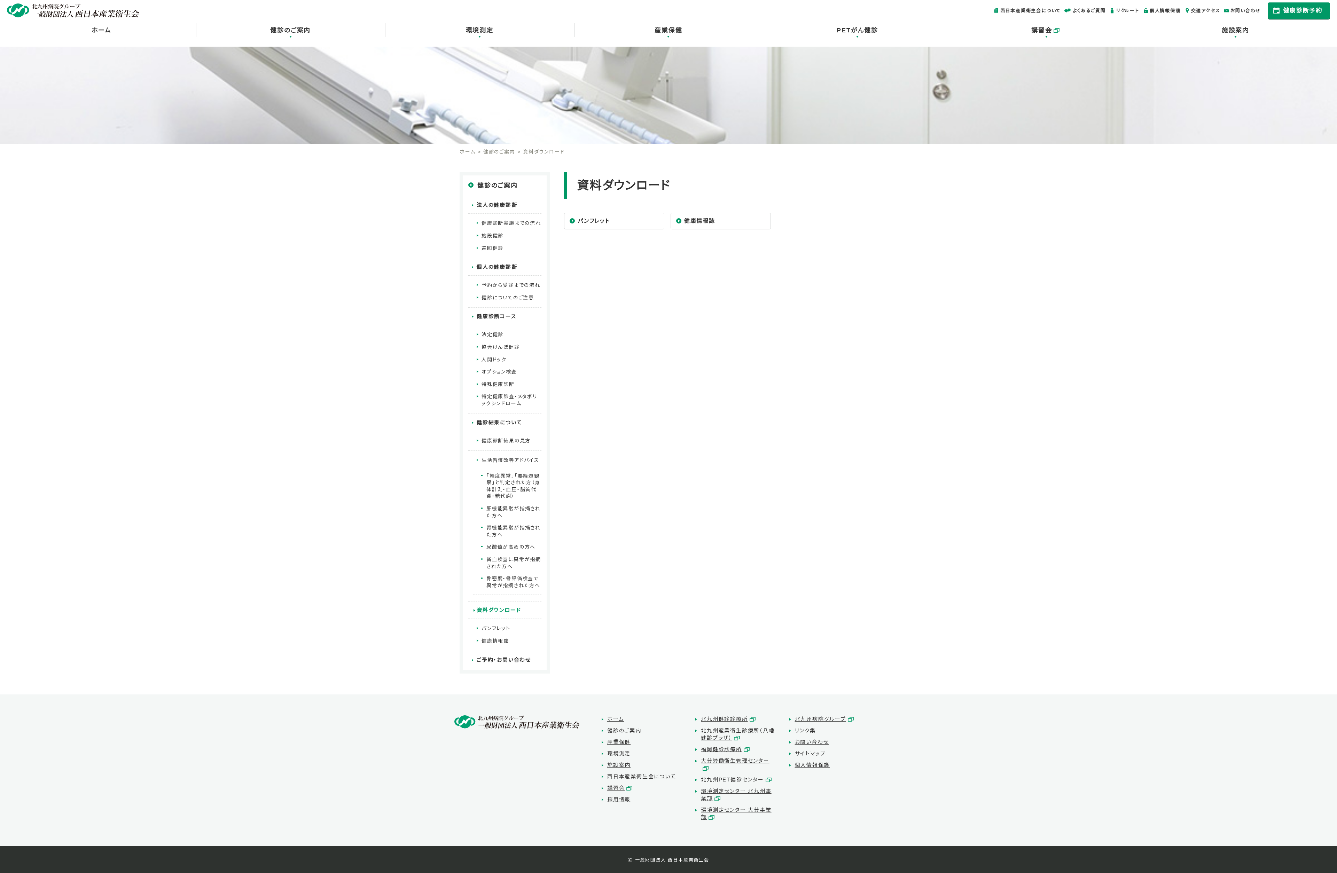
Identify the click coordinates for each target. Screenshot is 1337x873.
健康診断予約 (1302, 10)
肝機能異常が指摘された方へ (513, 512)
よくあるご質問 (1089, 10)
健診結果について (499, 422)
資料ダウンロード (499, 610)
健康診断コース (496, 316)
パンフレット (594, 221)
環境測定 (479, 30)
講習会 (1041, 30)
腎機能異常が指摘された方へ (513, 531)
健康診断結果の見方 (506, 440)
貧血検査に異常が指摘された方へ (513, 563)
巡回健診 (492, 248)
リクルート (1127, 10)
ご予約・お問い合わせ (504, 660)
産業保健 (668, 30)
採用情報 (619, 799)
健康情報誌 (699, 221)
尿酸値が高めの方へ (510, 547)
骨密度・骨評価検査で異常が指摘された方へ (513, 582)
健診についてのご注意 (508, 297)
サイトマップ (810, 753)
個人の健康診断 (497, 267)
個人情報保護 (1165, 10)
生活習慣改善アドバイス (510, 460)
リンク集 (805, 730)
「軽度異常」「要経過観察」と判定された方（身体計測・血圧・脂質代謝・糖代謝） (513, 486)
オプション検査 (499, 372)
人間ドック (494, 359)
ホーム (101, 30)
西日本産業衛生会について (1030, 10)
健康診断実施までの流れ (511, 223)
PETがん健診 (857, 30)
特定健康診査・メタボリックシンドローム (509, 400)
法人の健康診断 (497, 205)
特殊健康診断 (498, 384)
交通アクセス (1205, 10)
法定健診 (492, 334)
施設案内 (1235, 30)
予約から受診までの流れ (511, 285)
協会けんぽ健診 (501, 347)
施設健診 (492, 235)
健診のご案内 (290, 30)
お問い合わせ (1245, 10)
